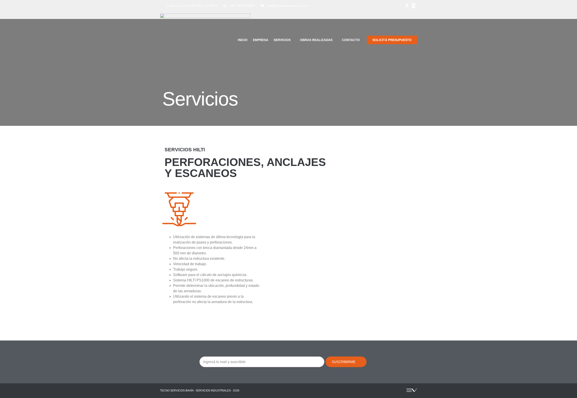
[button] (274, 245)
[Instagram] (413, 5)
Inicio (242, 40)
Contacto (351, 40)
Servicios (282, 40)
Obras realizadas (316, 40)
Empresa (260, 40)
